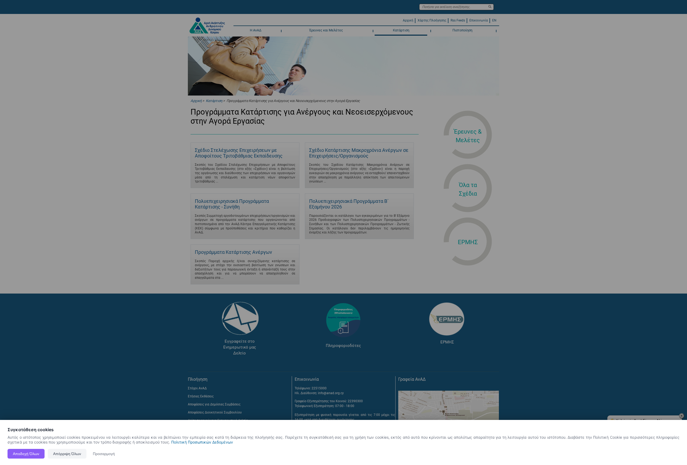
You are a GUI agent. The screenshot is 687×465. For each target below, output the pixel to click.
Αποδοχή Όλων (26, 454)
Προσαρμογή (104, 454)
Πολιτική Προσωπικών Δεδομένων (202, 442)
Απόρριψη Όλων (67, 454)
